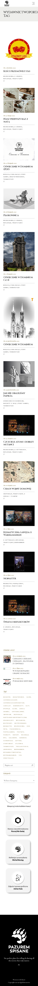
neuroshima (19, 726)
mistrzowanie (21, 723)
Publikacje (15, 174)
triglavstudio (22, 746)
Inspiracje (7, 494)
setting (18, 740)
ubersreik (7, 749)
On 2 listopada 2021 (9, 274)
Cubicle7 (7, 705)
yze (20, 755)
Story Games (23, 403)
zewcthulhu (8, 758)
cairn (28, 697)
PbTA (5, 729)
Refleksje (7, 78)
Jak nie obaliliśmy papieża (14, 394)
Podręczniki (18, 583)
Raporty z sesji (10, 403)
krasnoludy (8, 720)
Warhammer (19, 542)
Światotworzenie (17, 176)
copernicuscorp (10, 700)
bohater (7, 697)
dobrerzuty (18, 705)
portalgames (9, 732)
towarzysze (8, 746)
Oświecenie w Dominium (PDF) (18, 168)
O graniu (18, 76)
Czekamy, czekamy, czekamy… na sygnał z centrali (23, 661)
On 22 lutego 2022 (9, 116)
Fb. (19, 965)
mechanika (20, 720)
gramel (6, 711)
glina (14, 708)
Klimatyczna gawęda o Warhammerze (17, 534)
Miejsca (6, 174)
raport (16, 735)
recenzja (25, 735)
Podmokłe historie (22, 681)
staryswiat (8, 743)
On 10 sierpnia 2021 (9, 485)
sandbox (23, 737)
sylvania (19, 743)
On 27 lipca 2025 (18, 668)
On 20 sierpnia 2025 (19, 656)
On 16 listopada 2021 (9, 212)
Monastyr (9, 578)
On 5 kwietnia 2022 (9, 68)
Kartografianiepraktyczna (15, 717)
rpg (5, 737)
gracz (22, 708)
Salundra (13, 737)
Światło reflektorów (16, 622)
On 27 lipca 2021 (8, 529)
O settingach (20, 449)
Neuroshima (8, 76)
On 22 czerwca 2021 (9, 619)
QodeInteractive (25, 982)
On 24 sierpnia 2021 (9, 438)
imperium (7, 714)
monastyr (7, 726)
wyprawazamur (9, 755)
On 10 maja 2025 (18, 678)
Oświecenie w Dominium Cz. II (18, 279)
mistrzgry (7, 723)
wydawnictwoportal (12, 752)
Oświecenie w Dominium (18, 344)
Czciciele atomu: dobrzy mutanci (18, 443)
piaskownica (15, 729)
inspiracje (18, 714)
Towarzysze (8, 179)
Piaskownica (11, 215)
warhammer (19, 749)
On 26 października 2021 (11, 341)
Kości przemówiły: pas (16, 71)
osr (28, 726)
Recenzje (7, 586)
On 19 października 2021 (11, 390)
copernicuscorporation (13, 703)
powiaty (6, 735)
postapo (20, 732)
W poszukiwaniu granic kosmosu (21, 672)
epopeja (6, 708)
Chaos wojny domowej (17, 488)
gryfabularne (18, 711)
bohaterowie (18, 697)
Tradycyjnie (17, 78)
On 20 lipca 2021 (8, 575)
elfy (28, 705)
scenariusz (8, 740)
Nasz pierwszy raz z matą (15, 120)
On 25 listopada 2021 (10, 163)
